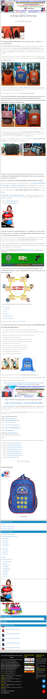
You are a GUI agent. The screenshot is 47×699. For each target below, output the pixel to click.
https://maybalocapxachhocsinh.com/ (14, 449)
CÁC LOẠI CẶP (4, 548)
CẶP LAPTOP (4, 552)
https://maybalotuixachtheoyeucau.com (15, 455)
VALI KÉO (3, 557)
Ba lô (22, 87)
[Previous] (1, 495)
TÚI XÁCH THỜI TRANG (6, 561)
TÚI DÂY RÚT (5, 575)
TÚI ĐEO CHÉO (5, 566)
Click (44, 377)
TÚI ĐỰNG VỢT (5, 571)
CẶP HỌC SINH (5, 554)
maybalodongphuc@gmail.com (12, 201)
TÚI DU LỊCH (4, 563)
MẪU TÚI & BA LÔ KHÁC (6, 559)
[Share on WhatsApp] (18, 461)
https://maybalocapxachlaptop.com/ (14, 444)
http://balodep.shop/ (9, 430)
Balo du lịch (12, 406)
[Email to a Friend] (25, 461)
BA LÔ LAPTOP (5, 542)
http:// (12, 420)
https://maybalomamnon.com (13, 457)
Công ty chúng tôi (21, 237)
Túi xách (25, 87)
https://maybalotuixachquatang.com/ (14, 451)
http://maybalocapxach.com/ (10, 422)
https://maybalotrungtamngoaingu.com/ (12, 424)
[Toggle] (45, 307)
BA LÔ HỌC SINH (5, 544)
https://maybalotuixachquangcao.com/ (14, 453)
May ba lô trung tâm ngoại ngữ (7, 528)
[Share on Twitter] (22, 461)
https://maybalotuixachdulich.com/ (14, 442)
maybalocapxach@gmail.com (12, 203)
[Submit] (45, 619)
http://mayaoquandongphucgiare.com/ (13, 427)
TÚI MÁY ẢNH (5, 573)
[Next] (46, 495)
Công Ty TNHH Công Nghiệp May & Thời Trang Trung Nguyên (23, 383)
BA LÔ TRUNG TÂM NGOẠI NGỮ (8, 534)
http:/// (12, 432)
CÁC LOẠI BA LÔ (5, 538)
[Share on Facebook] (20, 461)
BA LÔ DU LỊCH (5, 540)
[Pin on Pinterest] (27, 461)
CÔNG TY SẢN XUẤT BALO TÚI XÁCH (18, 384)
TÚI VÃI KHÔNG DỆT (6, 568)
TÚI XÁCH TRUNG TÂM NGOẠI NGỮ (9, 536)
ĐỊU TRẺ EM (4, 576)
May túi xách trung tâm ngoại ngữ (8, 526)
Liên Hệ (3, 524)
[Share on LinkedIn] (29, 461)
